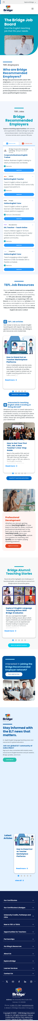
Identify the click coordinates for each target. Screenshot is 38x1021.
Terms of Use (16, 1019)
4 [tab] (22, 391)
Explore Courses (13, 546)
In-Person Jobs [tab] (28, 143)
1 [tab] (13, 391)
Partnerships (9, 939)
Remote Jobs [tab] (12, 143)
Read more (10, 380)
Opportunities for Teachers (15, 932)
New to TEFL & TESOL (12, 924)
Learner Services (11, 968)
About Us (7, 954)
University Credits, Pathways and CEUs (17, 916)
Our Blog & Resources (12, 946)
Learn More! (9, 759)
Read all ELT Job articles (19, 394)
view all (18, 880)
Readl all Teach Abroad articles (19, 478)
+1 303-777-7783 (15, 1005)
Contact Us (8, 973)
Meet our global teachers (19, 645)
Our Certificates (10, 900)
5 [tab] (25, 391)
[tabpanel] (19, 209)
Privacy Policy (28, 1019)
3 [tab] (19, 391)
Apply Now (19, 170)
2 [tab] (16, 391)
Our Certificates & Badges (14, 908)
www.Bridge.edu (27, 1005)
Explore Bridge (10, 961)
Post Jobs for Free (13, 674)
